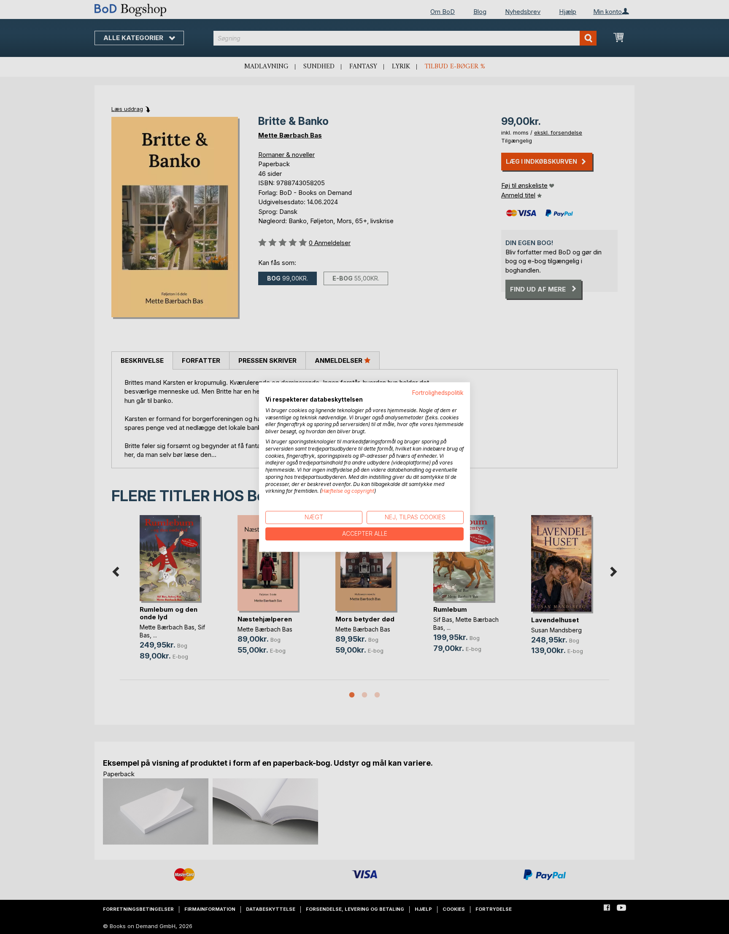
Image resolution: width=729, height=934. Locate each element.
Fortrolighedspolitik (438, 392)
